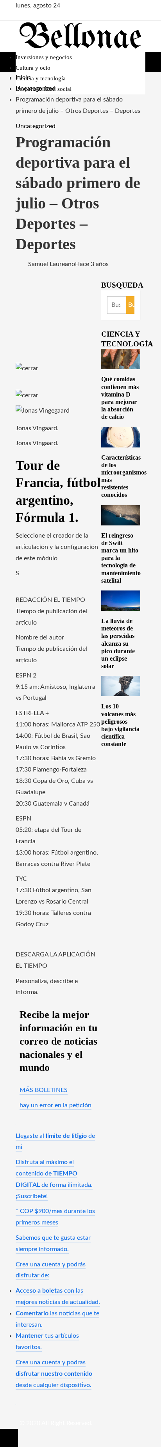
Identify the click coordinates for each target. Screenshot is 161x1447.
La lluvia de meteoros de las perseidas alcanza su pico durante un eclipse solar (118, 643)
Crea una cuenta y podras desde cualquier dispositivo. (54, 1373)
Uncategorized (35, 126)
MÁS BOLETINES (44, 1090)
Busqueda (122, 285)
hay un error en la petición (55, 1105)
